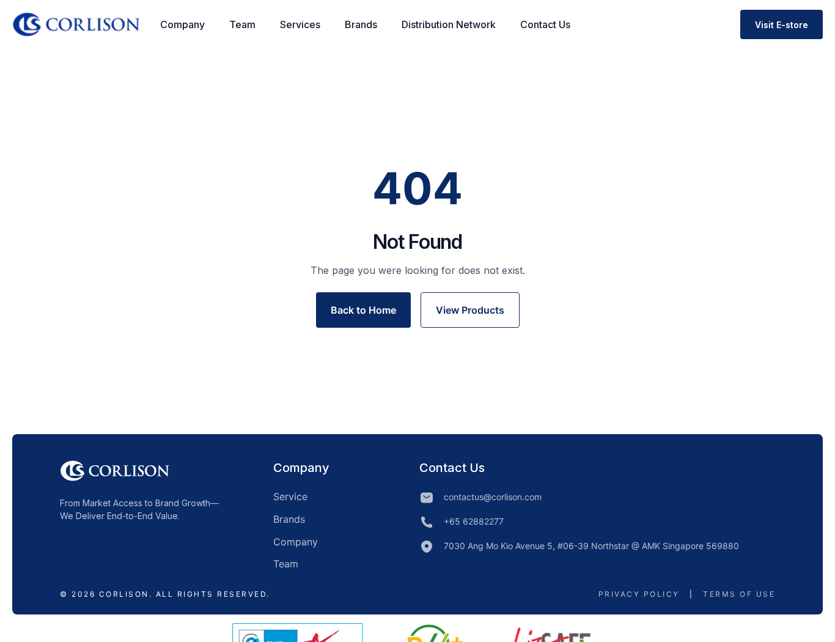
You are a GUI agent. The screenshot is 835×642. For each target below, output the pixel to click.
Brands (361, 24)
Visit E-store (781, 25)
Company (182, 24)
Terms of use (739, 594)
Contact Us (545, 24)
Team (242, 24)
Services (300, 24)
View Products (470, 310)
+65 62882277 (474, 521)
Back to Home (363, 310)
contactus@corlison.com (493, 497)
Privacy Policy (639, 594)
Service (290, 496)
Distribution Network (449, 24)
